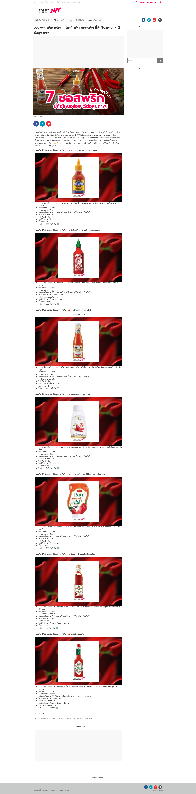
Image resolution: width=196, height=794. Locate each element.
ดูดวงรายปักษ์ (66, 2)
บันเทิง (42, 2)
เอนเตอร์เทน (79, 20)
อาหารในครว (89, 718)
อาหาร (82, 718)
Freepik (53, 714)
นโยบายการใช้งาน (157, 791)
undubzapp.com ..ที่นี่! (150, 2)
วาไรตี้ (57, 2)
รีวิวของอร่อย (60, 718)
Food (38, 718)
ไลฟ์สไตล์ (50, 2)
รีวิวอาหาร (76, 718)
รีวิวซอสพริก (68, 718)
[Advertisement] (78, 52)
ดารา (36, 2)
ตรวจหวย (76, 2)
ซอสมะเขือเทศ (51, 718)
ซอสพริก (43, 718)
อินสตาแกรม (44, 20)
